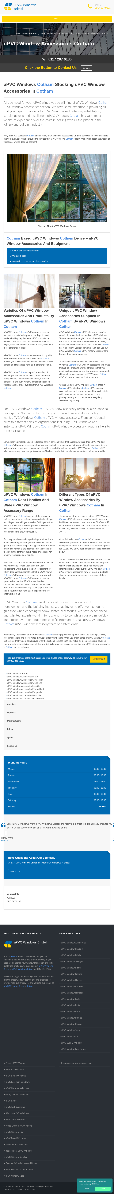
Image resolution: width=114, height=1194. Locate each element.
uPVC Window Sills (70, 1037)
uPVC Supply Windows (71, 1043)
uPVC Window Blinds (71, 955)
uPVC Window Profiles (71, 1018)
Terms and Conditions (13, 1190)
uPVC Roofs (10, 1101)
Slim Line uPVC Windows (17, 1113)
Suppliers (11, 713)
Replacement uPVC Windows (18, 1151)
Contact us (12, 746)
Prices (10, 729)
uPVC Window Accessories (73, 943)
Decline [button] (86, 1188)
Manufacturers (14, 721)
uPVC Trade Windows (15, 1120)
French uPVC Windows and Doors (21, 1163)
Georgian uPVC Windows (17, 1095)
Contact (86, 68)
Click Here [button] (95, 1184)
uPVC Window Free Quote (73, 1049)
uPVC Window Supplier (16, 1157)
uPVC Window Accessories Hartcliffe (24, 696)
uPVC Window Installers (72, 987)
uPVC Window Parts (70, 1005)
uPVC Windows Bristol (17, 674)
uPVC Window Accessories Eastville (23, 686)
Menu (57, 19)
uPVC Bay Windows (14, 1070)
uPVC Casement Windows (17, 1082)
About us (11, 704)
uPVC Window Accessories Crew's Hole (25, 680)
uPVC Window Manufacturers (19, 1170)
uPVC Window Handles (72, 993)
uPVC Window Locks (70, 999)
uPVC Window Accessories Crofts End (24, 683)
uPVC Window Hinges (71, 980)
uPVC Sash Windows (15, 1107)
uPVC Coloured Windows (17, 1088)
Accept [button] (103, 1188)
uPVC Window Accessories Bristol (22, 677)
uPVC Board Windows (15, 1076)
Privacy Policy (31, 1190)
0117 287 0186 (103, 8)
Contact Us (97, 659)
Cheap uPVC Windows (15, 1063)
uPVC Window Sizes (14, 1176)
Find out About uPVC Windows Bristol (57, 226)
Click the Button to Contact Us (49, 68)
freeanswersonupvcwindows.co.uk (76, 1063)
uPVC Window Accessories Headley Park (25, 699)
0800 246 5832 (16, 661)
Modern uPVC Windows (16, 1145)
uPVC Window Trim (14, 1132)
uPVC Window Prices (71, 1012)
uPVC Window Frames (71, 974)
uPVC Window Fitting (71, 968)
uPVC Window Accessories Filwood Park (25, 689)
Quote (10, 738)
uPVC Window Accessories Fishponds (24, 692)
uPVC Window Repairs (71, 1024)
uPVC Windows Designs (72, 962)
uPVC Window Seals (70, 1030)
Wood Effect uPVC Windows (18, 1126)
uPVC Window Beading (72, 949)
